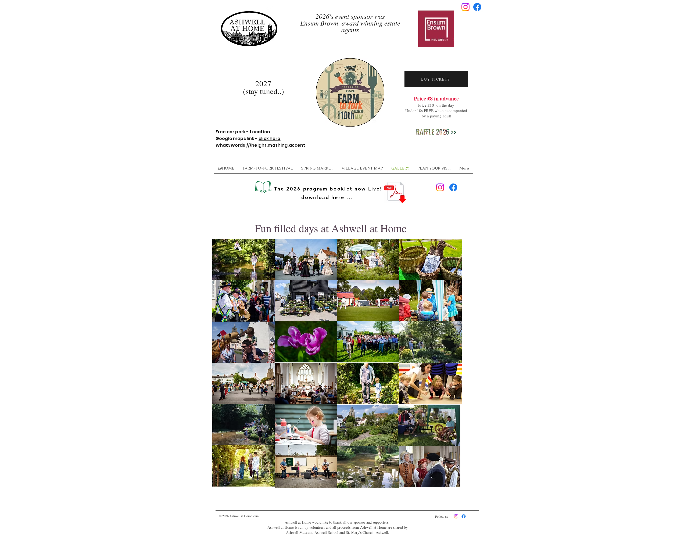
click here (270, 138)
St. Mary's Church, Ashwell (367, 532)
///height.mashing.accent (276, 145)
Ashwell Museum (299, 532)
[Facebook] (477, 7)
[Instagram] (465, 7)
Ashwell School (326, 532)
